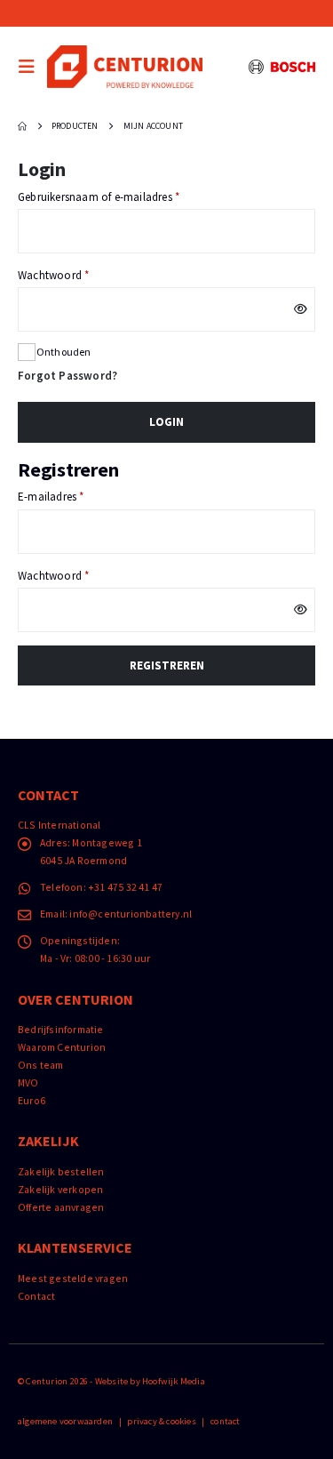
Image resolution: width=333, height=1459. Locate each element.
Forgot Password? (67, 375)
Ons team (41, 1064)
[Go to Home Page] (22, 126)
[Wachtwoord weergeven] (301, 309)
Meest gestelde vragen (73, 1278)
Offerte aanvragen (61, 1207)
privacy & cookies (161, 1421)
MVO (28, 1082)
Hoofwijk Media (173, 1381)
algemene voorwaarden (65, 1421)
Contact (36, 1296)
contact (225, 1421)
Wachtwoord (69, 275)
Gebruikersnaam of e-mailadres (114, 196)
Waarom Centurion (62, 1047)
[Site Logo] (124, 66)
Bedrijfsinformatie (61, 1029)
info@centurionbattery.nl (130, 913)
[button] (31, 67)
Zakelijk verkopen (60, 1189)
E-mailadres (66, 496)
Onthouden (63, 351)
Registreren (167, 665)
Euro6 (31, 1100)
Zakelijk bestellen (61, 1171)
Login (166, 421)
